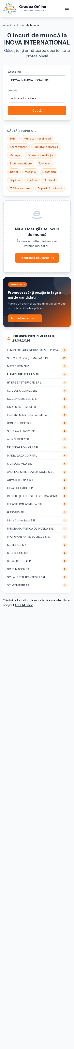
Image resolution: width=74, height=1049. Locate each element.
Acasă (7, 25)
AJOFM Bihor (24, 605)
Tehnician (44, 163)
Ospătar (15, 180)
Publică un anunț (22, 318)
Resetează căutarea (35, 258)
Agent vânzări (18, 147)
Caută (37, 110)
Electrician (49, 172)
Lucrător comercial (46, 147)
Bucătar (32, 180)
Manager (15, 155)
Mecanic (30, 172)
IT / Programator (20, 188)
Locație (13, 90)
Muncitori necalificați (37, 138)
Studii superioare (21, 163)
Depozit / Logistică (50, 188)
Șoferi (13, 138)
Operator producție (40, 155)
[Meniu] (67, 8)
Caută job (14, 72)
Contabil (49, 180)
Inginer (14, 172)
